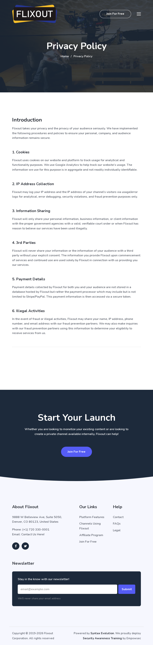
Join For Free (115, 14)
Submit (127, 589)
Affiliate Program (91, 535)
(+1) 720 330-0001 (35, 530)
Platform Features (91, 517)
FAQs (117, 524)
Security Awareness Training (102, 638)
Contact (118, 517)
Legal (117, 530)
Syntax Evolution (102, 633)
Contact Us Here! (32, 534)
